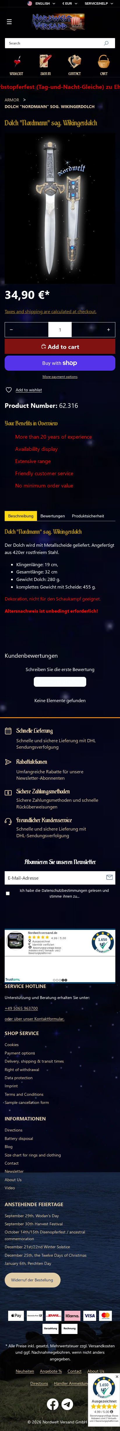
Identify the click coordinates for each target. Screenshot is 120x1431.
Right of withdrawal (22, 1069)
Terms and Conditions (24, 1094)
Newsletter (14, 1171)
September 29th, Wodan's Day (32, 1215)
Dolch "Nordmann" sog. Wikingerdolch (50, 106)
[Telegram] (67, 1404)
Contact (12, 1163)
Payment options (20, 1053)
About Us (13, 1179)
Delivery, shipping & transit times (34, 1061)
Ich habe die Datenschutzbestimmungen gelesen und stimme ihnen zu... (64, 893)
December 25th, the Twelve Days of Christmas (46, 1255)
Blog (9, 1146)
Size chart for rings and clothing (33, 1155)
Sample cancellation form (27, 1102)
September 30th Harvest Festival (34, 1223)
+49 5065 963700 (21, 1008)
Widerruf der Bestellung (32, 1280)
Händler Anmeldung (72, 1383)
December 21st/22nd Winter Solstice (37, 1246)
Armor (12, 100)
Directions (13, 1130)
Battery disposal (19, 1138)
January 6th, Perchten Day (28, 1263)
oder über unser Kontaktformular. (34, 1018)
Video (10, 1187)
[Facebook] (53, 1404)
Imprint (11, 1086)
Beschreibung (20, 516)
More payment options (60, 376)
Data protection (19, 1077)
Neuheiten (25, 1371)
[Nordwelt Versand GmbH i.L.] (58, 22)
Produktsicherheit (88, 516)
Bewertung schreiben (60, 682)
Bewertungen (52, 516)
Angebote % (51, 1371)
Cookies (12, 1044)
